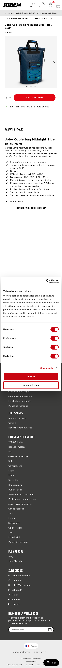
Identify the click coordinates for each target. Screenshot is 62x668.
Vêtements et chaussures (21, 494)
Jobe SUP (16, 580)
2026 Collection (16, 442)
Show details (46, 368)
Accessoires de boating (20, 504)
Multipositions (15, 490)
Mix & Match (14, 537)
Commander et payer (18, 392)
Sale (10, 532)
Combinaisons (15, 466)
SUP (10, 461)
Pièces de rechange (18, 406)
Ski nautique (14, 480)
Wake (11, 475)
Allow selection (31, 385)
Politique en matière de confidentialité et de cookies (31, 665)
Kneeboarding (15, 485)
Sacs (10, 513)
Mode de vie (41, 18)
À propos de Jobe (17, 418)
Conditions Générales (31, 658)
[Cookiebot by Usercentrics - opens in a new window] (46, 281)
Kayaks (12, 471)
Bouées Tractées (16, 447)
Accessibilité (31, 662)
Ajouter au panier (34, 97)
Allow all (31, 376)
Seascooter (14, 523)
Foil (10, 452)
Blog (10, 556)
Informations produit (18, 18)
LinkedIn (15, 604)
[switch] (54, 338)
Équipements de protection (22, 499)
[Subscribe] (49, 629)
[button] (54, 62)
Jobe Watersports (20, 576)
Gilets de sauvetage (18, 456)
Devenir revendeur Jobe (20, 428)
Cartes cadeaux (16, 509)
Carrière (12, 423)
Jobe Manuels (15, 561)
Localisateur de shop (18, 401)
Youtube (15, 599)
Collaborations (15, 528)
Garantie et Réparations (20, 396)
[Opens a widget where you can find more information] (51, 663)
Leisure (12, 518)
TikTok (14, 595)
